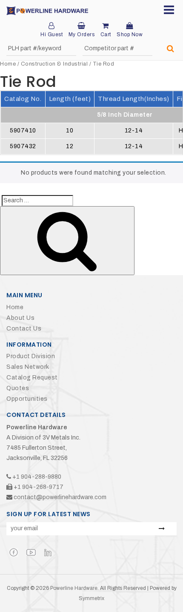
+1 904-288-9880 (36, 477)
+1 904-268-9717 (38, 487)
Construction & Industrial (54, 64)
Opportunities (27, 399)
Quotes (17, 388)
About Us (20, 318)
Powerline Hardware (73, 588)
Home (8, 64)
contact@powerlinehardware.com (60, 497)
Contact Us (23, 328)
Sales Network (27, 367)
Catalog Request (32, 377)
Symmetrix (91, 598)
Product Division (30, 356)
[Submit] (170, 49)
